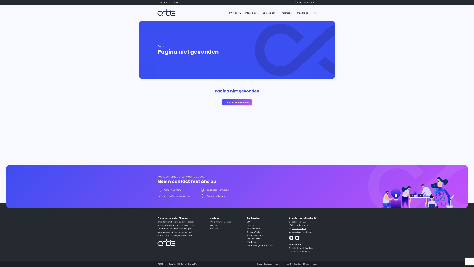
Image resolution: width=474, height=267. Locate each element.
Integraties (250, 12)
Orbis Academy (254, 239)
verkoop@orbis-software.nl (177, 196)
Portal (299, 2)
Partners (286, 12)
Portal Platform (253, 228)
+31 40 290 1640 (165, 2)
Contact (214, 228)
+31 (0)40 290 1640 (172, 190)
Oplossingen (269, 12)
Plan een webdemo (216, 196)
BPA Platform (235, 12)
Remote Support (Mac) (299, 251)
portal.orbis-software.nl (218, 190)
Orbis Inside (302, 12)
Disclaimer (298, 264)
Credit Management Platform (260, 245)
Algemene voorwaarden (284, 264)
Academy (310, 2)
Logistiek (251, 225)
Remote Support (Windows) (301, 248)
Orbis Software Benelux (220, 222)
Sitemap (306, 264)
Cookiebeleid (269, 264)
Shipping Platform (255, 232)
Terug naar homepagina (237, 102)
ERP (248, 222)
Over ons (214, 225)
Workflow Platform (255, 235)
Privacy (260, 264)
